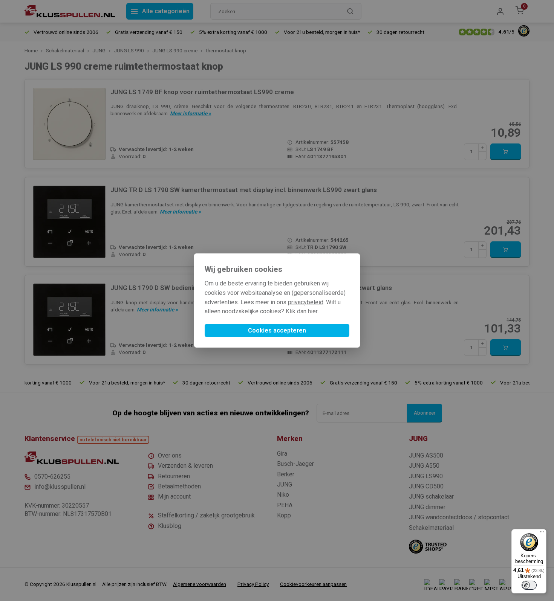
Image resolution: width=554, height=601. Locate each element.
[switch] (529, 585)
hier (313, 311)
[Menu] (541, 533)
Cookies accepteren (277, 330)
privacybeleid (305, 302)
